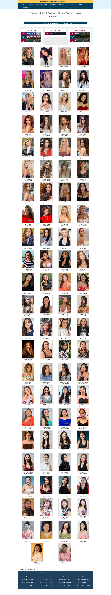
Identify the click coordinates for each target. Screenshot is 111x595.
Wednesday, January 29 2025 (65, 585)
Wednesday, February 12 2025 (65, 579)
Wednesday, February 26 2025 (65, 572)
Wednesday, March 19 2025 (46, 579)
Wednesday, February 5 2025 (65, 582)
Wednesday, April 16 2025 (27, 582)
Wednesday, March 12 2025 (46, 582)
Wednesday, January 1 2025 (83, 582)
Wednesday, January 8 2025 (83, 579)
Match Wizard (70, 4)
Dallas (54, 1)
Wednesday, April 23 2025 (27, 579)
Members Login (26, 7)
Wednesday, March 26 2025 (46, 576)
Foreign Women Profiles (42, 4)
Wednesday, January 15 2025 (84, 576)
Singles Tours (31, 4)
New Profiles (61, 4)
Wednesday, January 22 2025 (84, 572)
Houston (57, 1)
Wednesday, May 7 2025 (27, 572)
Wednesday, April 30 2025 (27, 576)
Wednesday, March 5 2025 (46, 585)
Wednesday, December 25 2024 (83, 585)
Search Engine (53, 4)
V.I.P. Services (79, 4)
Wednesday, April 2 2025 (46, 572)
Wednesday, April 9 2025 (27, 585)
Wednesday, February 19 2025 (65, 576)
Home (24, 4)
